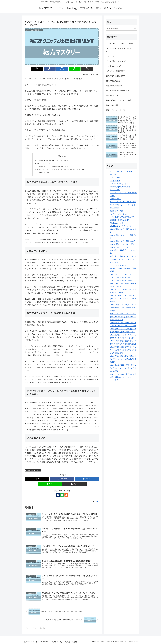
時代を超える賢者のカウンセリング (123, 256)
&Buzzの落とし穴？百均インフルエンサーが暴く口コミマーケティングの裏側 (123, 308)
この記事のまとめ (43, 172)
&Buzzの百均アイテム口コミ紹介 (122, 244)
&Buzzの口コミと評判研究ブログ (122, 241)
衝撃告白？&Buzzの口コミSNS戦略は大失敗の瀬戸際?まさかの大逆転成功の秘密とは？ (123, 317)
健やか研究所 (115, 181)
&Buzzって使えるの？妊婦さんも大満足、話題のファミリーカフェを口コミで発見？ (123, 377)
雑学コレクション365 (118, 265)
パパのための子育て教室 (119, 184)
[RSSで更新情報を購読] (66, 495)
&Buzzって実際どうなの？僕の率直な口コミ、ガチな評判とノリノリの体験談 (123, 299)
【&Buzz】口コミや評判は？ (120, 274)
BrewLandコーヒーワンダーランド (123, 205)
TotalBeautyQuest (116, 223)
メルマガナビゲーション (119, 214)
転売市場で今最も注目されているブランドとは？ (53, 160)
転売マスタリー (115, 199)
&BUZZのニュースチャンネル (121, 226)
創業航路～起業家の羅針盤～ (120, 220)
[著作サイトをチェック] (58, 495)
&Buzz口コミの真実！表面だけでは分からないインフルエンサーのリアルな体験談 (123, 368)
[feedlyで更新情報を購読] (62, 495)
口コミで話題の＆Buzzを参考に (121, 280)
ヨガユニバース (115, 178)
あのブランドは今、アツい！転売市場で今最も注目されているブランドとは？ (63, 169)
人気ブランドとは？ (43, 163)
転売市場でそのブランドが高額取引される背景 (52, 166)
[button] (87, 69)
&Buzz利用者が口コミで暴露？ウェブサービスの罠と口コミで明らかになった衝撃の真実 (123, 350)
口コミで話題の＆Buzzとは (120, 277)
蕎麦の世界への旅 (116, 211)
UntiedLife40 (114, 208)
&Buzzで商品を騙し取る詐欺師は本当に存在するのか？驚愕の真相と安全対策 (123, 359)
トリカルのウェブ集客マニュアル (122, 217)
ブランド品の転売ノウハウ (33, 470)
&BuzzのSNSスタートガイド (120, 247)
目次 (59, 156)
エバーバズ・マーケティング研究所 (123, 202)
